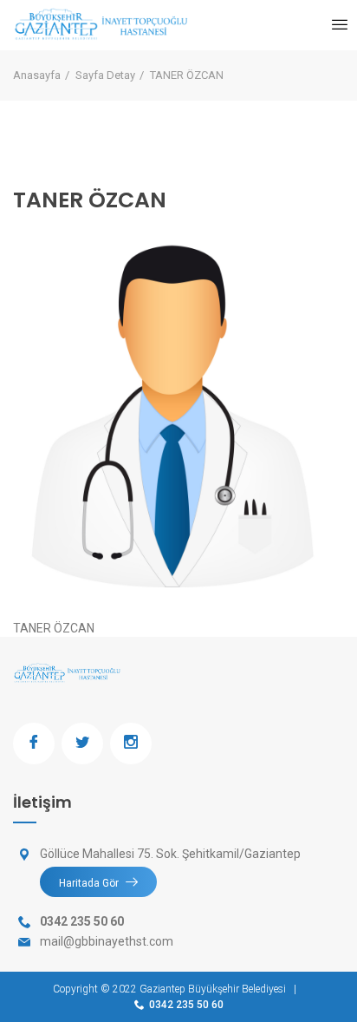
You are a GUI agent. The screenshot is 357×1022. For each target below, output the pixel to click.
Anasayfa (37, 75)
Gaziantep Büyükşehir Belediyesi (213, 989)
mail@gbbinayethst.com (106, 941)
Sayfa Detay (105, 75)
